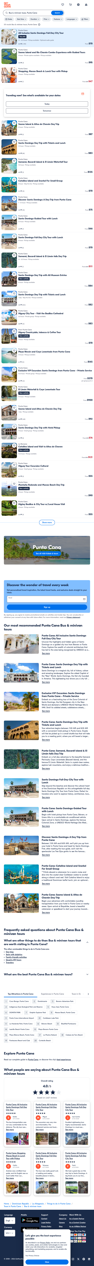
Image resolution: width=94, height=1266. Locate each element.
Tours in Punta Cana (12, 1206)
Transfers (10, 963)
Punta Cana (33, 1060)
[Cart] (70, 5)
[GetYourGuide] (7, 4)
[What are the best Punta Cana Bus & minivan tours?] (87, 974)
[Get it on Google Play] (30, 1220)
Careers (62, 1223)
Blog (60, 1226)
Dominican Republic (20, 1204)
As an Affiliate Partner (77, 1226)
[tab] (20, 994)
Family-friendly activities (16, 957)
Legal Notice (46, 1223)
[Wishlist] (63, 5)
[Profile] (86, 5)
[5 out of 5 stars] (17, 1113)
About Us (62, 1219)
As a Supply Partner (76, 1219)
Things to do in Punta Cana (58, 1204)
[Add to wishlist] (14, 32)
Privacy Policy (46, 1226)
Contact (44, 1219)
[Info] (39, 24)
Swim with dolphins (14, 955)
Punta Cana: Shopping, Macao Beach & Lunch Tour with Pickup (16, 1156)
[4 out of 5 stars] (47, 1092)
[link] (47, 37)
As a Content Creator (77, 1223)
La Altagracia (38, 1204)
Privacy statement (73, 617)
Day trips (10, 952)
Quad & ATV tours (13, 960)
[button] (47, 37)
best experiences (64, 1060)
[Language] (78, 5)
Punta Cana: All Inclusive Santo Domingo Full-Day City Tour (16, 1107)
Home (6, 1204)
